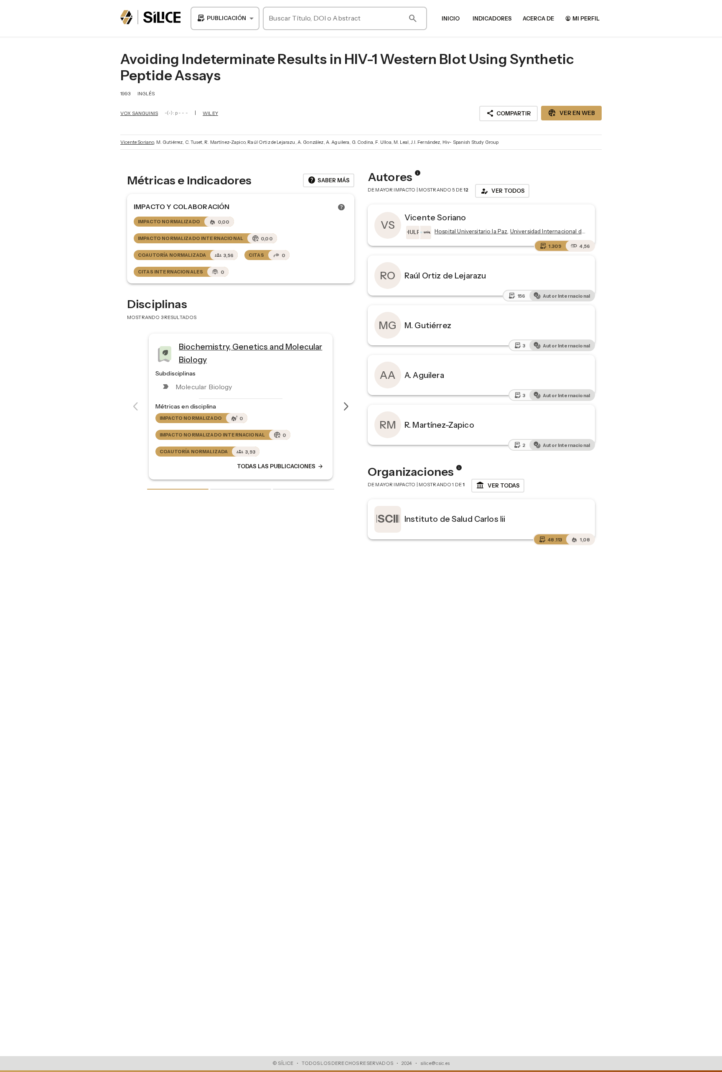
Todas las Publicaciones (280, 466)
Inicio (451, 18)
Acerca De (538, 18)
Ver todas (498, 485)
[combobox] (225, 18)
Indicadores (492, 18)
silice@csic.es (435, 1063)
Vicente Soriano (137, 142)
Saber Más (329, 180)
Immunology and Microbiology (236, 350)
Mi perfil (582, 18)
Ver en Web (571, 113)
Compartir (508, 113)
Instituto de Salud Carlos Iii (454, 519)
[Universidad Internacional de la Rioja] (423, 232)
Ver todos (502, 191)
